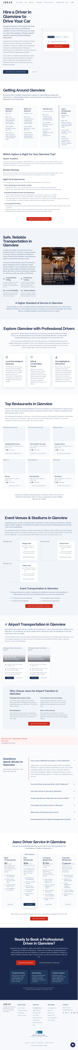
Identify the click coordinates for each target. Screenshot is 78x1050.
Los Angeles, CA (51, 1015)
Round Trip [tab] (51, 37)
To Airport (9, 677)
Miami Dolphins (36, 1017)
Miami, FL (49, 1017)
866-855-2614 (60, 2)
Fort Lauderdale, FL (52, 1024)
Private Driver (35, 1027)
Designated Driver (36, 1024)
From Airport (19, 677)
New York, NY (50, 1022)
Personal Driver (36, 1019)
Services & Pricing (22, 1017)
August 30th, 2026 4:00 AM (58, 41)
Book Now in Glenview (38, 925)
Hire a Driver (35, 1022)
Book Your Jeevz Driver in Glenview (39, 219)
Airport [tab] (65, 37)
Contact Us (35, 72)
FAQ (26, 2)
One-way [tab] (58, 37)
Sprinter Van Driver (37, 1029)
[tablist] (58, 37)
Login (72, 2)
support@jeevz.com (67, 1017)
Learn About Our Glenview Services (15, 72)
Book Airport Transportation (39, 723)
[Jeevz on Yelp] (76, 1019)
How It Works (19, 2)
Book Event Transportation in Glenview (39, 606)
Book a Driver (58, 46)
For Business (39, 2)
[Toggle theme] (67, 2)
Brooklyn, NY (50, 1019)
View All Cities (50, 1027)
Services (31, 2)
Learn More (10, 911)
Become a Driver (48, 2)
